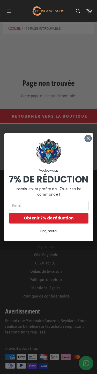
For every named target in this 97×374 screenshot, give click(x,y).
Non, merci (48, 231)
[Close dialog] (88, 138)
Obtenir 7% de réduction (48, 218)
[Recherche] (78, 11)
